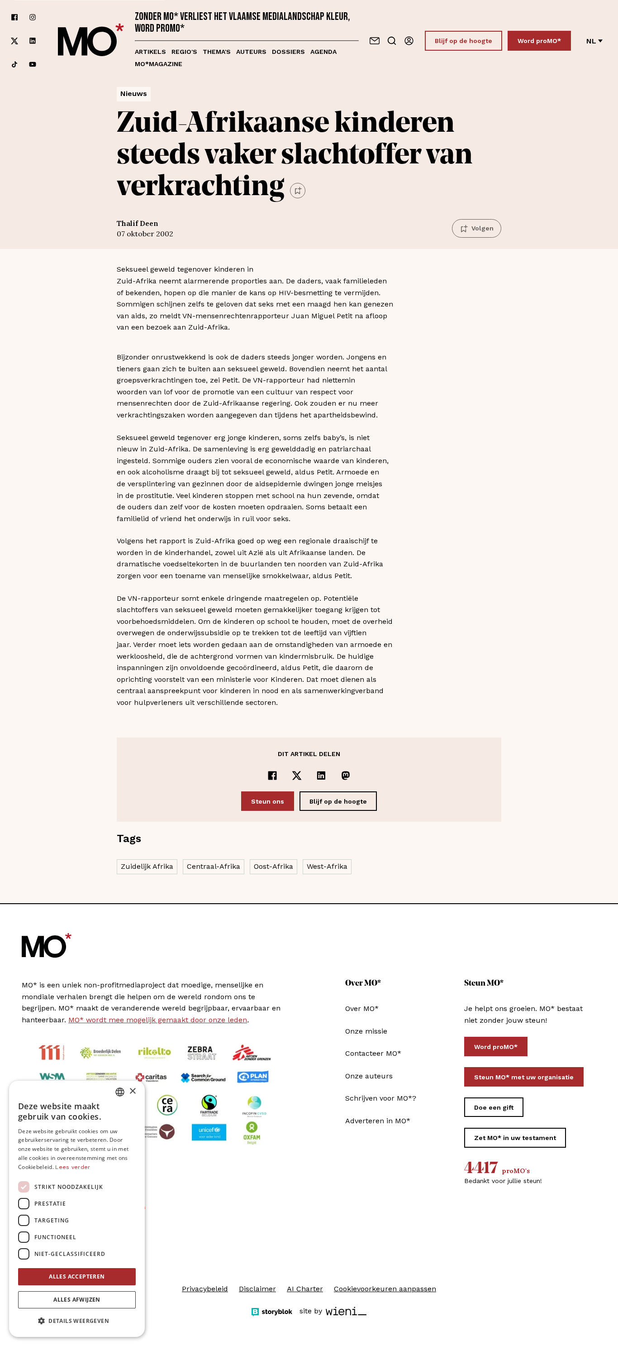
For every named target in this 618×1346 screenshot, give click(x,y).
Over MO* (362, 1008)
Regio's (184, 51)
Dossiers (288, 51)
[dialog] (77, 1209)
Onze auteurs (369, 1076)
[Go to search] (392, 41)
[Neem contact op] (375, 41)
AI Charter (305, 1288)
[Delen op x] (297, 776)
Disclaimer (257, 1288)
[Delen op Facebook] (272, 776)
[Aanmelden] (409, 41)
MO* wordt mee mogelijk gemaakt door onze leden (157, 1019)
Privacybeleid (205, 1288)
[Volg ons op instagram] (32, 17)
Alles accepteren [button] (77, 1276)
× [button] (132, 1091)
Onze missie (366, 1031)
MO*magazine (158, 63)
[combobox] (119, 1092)
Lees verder (72, 1167)
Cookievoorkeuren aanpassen (385, 1288)
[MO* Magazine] (91, 41)
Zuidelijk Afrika (147, 866)
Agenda (323, 51)
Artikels (150, 51)
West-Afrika (327, 866)
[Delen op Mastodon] (346, 776)
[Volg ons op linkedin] (32, 41)
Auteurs (251, 51)
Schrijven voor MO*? (380, 1098)
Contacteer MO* (373, 1053)
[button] (77, 1321)
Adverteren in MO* (377, 1120)
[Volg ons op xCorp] (14, 41)
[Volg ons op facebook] (14, 17)
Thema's (217, 51)
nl (591, 41)
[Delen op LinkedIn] (321, 776)
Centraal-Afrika (213, 866)
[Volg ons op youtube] (32, 64)
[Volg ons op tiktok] (14, 64)
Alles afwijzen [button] (76, 1299)
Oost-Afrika (273, 866)
